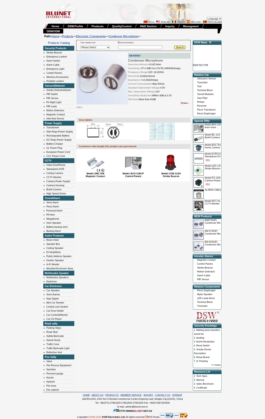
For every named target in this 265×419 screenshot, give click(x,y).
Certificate (201, 387)
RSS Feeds (153, 417)
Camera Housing (55, 185)
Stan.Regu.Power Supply (59, 131)
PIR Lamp (51, 106)
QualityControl (122, 26)
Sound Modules (205, 94)
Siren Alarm (52, 202)
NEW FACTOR (200, 62)
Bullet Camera (53, 189)
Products (98, 26)
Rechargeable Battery (57, 135)
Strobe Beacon (54, 52)
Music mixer (52, 240)
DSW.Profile (75, 26)
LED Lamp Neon (206, 298)
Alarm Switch (53, 60)
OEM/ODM (53, 31)
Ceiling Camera (54, 173)
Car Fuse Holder (55, 310)
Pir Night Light (53, 102)
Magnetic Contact (55, 114)
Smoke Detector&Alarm (58, 90)
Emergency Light (55, 69)
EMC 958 (99, 173)
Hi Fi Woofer (52, 264)
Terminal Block (205, 90)
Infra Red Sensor (55, 118)
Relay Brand (203, 357)
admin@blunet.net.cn (136, 406)
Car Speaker (53, 290)
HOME (86, 395)
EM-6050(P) (211, 242)
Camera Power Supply (58, 181)
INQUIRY (148, 395)
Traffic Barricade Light (57, 348)
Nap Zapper (52, 298)
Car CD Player (54, 319)
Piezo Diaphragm (206, 113)
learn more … (214, 126)
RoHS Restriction (205, 341)
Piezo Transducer (206, 109)
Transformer (52, 127)
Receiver (202, 105)
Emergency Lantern (56, 56)
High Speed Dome (56, 193)
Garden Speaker (55, 260)
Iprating (200, 337)
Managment (191, 26)
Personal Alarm (54, 210)
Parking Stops (53, 328)
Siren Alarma (53, 294)
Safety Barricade (55, 336)
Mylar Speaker (204, 294)
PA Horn (50, 214)
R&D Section (148, 26)
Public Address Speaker (59, 256)
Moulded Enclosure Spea (59, 268)
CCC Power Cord (55, 156)
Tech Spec (201, 376)
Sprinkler (51, 369)
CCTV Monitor (53, 177)
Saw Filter (202, 98)
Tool (199, 86)
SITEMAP (177, 395)
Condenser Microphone (123, 36)
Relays (200, 102)
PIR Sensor (52, 98)
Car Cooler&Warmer (57, 315)
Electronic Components (91, 36)
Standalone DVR (55, 169)
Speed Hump (53, 340)
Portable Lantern (55, 81)
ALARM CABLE (213, 190)
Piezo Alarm (52, 206)
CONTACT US (162, 395)
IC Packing (202, 361)
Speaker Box (53, 244)
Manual (200, 380)
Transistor (202, 82)
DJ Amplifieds (53, 252)
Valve (49, 361)
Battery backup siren (57, 227)
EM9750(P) (211, 220)
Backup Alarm (53, 231)
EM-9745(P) (211, 231)
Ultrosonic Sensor (206, 78)
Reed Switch (203, 345)
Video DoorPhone (55, 165)
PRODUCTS (112, 395)
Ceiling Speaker (54, 248)
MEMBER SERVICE (131, 395)
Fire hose (51, 385)
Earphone (51, 281)
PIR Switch (52, 94)
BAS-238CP (137, 173)
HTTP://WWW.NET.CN (135, 411)
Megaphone (52, 218)
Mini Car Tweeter (55, 302)
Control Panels (54, 73)
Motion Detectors (55, 110)
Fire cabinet (52, 390)
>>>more (216, 365)
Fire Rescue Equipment (58, 365)
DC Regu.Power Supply (59, 139)
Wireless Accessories (57, 77)
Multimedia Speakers (57, 277)
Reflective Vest (54, 352)
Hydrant (50, 381)
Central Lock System (57, 306)
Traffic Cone (52, 344)
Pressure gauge (54, 373)
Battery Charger (54, 144)
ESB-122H (175, 173)
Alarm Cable (53, 64)
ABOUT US (97, 395)
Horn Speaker (53, 223)
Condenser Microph (215, 223)
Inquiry (170, 26)
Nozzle (50, 377)
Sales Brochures (205, 383)
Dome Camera (214, 146)
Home (55, 26)
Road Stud (52, 332)
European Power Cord (58, 152)
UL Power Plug (54, 148)
